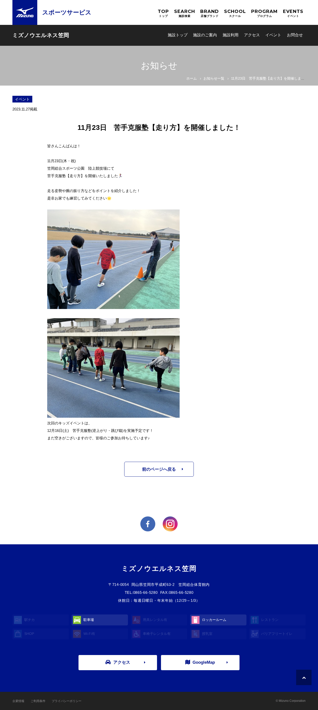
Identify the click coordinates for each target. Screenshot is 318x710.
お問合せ (295, 35)
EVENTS (293, 13)
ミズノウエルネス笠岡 (40, 35)
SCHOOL (235, 13)
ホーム (191, 78)
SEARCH (184, 13)
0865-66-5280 (145, 592)
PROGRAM (264, 13)
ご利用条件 (38, 701)
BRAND (209, 13)
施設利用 (230, 35)
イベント (273, 35)
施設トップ (178, 35)
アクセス (252, 35)
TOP (163, 13)
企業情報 (18, 701)
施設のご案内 (205, 35)
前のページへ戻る (159, 469)
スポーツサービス (66, 12)
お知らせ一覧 (213, 78)
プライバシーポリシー (66, 701)
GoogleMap (204, 662)
